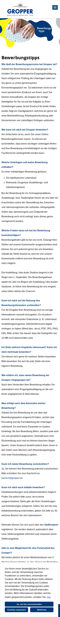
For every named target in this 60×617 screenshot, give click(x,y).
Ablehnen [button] (42, 610)
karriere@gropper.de (12, 478)
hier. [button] (49, 597)
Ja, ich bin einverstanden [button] (29, 604)
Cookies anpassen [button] (16, 610)
